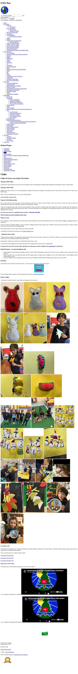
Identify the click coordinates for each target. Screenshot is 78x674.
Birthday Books (10, 105)
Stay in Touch (13, 117)
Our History (13, 27)
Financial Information (12, 49)
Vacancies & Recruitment (13, 47)
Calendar (9, 136)
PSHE (8, 70)
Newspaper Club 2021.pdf (7, 560)
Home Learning (10, 108)
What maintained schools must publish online (17, 50)
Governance (10, 33)
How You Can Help (14, 114)
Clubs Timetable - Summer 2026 (8, 197)
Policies (8, 39)
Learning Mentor (11, 84)
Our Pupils (6, 81)
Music (8, 68)
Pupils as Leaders (11, 87)
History (8, 61)
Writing (8, 57)
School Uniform (10, 128)
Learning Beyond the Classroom (14, 76)
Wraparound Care (11, 132)
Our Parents (6, 95)
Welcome (9, 25)
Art (7, 64)
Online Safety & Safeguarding (14, 40)
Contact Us (6, 142)
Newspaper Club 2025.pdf (7, 555)
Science (8, 60)
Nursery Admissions (15, 99)
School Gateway (11, 124)
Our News (6, 135)
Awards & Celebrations (12, 83)
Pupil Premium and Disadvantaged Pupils (17, 88)
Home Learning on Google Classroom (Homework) (19, 109)
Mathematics (10, 58)
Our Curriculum (7, 51)
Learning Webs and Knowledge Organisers (17, 54)
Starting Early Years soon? (16, 102)
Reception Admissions (15, 101)
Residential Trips (11, 118)
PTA (8, 110)
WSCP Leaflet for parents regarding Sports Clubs (13, 215)
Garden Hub (10, 77)
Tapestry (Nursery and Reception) (18, 123)
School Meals (10, 125)
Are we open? (10, 140)
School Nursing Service (12, 127)
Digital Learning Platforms (13, 43)
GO (23, 15)
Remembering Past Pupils (13, 90)
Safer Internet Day (14, 42)
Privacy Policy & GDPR (13, 46)
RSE (8, 73)
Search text (5, 15)
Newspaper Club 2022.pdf (7, 558)
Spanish (9, 75)
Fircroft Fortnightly (11, 138)
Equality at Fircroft (14, 31)
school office (51, 246)
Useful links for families (12, 134)
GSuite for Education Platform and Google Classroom (23, 121)
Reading (9, 55)
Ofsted (8, 38)
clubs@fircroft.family (34, 212)
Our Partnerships (11, 35)
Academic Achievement (12, 79)
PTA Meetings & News (15, 116)
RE (7, 72)
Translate (12, 18)
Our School (6, 24)
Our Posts (9, 139)
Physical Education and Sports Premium (16, 69)
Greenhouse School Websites (21, 654)
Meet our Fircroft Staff (12, 32)
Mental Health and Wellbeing (14, 86)
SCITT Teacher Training (16, 36)
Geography (9, 62)
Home (5, 23)
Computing (9, 65)
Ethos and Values (11, 28)
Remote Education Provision (13, 120)
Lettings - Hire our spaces (13, 44)
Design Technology (11, 66)
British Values (13, 29)
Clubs (8, 106)
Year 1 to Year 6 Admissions (16, 103)
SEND (8, 92)
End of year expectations (13, 80)
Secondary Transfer (11, 91)
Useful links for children (12, 94)
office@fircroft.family (6, 649)
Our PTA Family (14, 112)
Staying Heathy (10, 129)
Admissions (9, 98)
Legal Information (9, 652)
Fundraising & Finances (15, 113)
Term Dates (9, 131)
